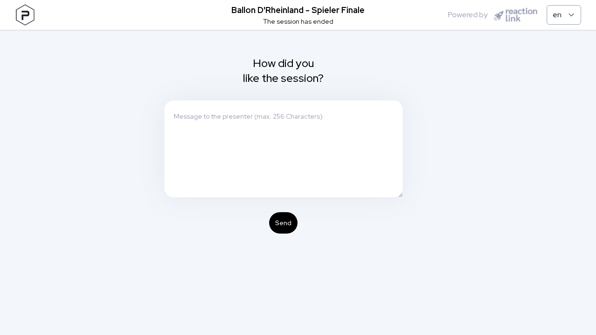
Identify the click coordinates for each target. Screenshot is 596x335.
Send (283, 223)
